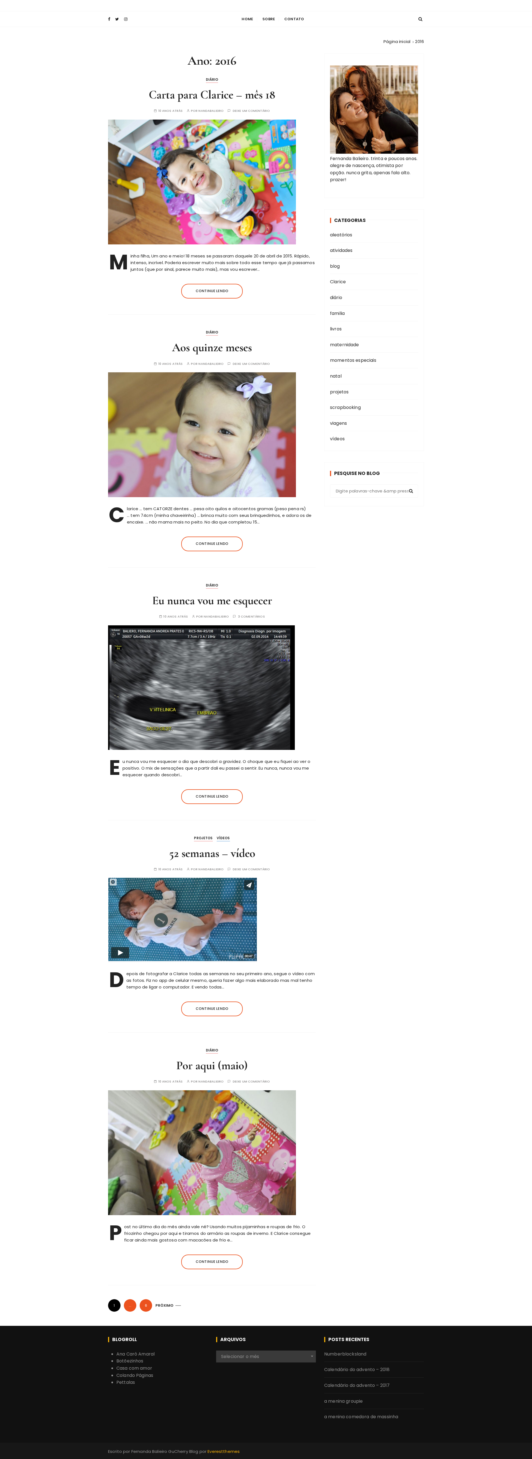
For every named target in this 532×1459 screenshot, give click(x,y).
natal (336, 376)
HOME (247, 19)
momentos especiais (353, 360)
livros (336, 329)
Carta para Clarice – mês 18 (212, 95)
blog (335, 266)
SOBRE (268, 19)
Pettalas (125, 1382)
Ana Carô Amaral (135, 1354)
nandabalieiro (211, 110)
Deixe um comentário (251, 110)
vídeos (223, 838)
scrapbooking (345, 407)
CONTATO (294, 19)
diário (212, 79)
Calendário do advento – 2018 (357, 1369)
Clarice (338, 282)
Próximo (164, 1305)
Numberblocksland (345, 1354)
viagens (338, 423)
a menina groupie (343, 1401)
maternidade (344, 345)
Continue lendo (212, 291)
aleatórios (341, 235)
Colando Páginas (134, 1375)
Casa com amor (134, 1368)
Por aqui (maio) (212, 1065)
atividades (341, 250)
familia (337, 313)
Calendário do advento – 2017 (357, 1385)
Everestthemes (224, 1451)
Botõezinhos (130, 1361)
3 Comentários (251, 616)
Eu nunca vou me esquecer (212, 600)
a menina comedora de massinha (361, 1417)
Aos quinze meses (212, 347)
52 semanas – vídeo (212, 853)
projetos (203, 838)
